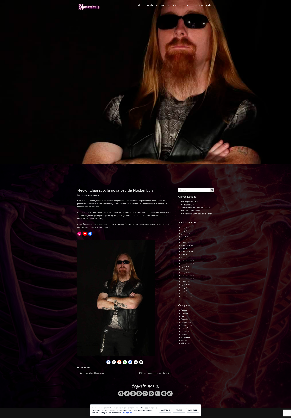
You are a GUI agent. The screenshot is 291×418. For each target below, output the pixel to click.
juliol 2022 (185, 249)
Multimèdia (185, 337)
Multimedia (161, 5)
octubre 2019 (186, 282)
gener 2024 (185, 233)
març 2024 (185, 230)
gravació (184, 328)
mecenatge (185, 334)
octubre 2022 (186, 242)
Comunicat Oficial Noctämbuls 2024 (195, 208)
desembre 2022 (187, 240)
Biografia (149, 5)
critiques (184, 313)
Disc (183, 316)
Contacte (187, 5)
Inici (139, 5)
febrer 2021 (185, 258)
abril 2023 (185, 236)
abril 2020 (185, 269)
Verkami (184, 340)
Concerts (176, 5)
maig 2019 (185, 288)
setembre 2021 (187, 251)
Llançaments (186, 331)
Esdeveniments (84, 367)
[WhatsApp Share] (125, 362)
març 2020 (185, 273)
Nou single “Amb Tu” (189, 202)
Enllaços (199, 5)
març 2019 (185, 291)
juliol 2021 (185, 254)
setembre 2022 (187, 245)
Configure (192, 410)
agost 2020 (185, 267)
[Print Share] (141, 362)
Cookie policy (127, 413)
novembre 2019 (187, 279)
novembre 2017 (187, 297)
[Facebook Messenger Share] (130, 362)
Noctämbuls (94, 195)
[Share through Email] (136, 362)
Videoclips (185, 343)
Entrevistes (185, 319)
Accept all (165, 410)
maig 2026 (185, 227)
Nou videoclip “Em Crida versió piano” (196, 214)
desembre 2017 (187, 294)
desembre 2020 (187, 260)
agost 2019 (185, 284)
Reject (179, 410)
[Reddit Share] (119, 362)
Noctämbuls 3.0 (187, 205)
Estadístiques (186, 325)
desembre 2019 (187, 276)
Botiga (209, 5)
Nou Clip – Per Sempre (190, 211)
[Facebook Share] (108, 362)
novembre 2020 (187, 264)
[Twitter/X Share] (114, 362)
